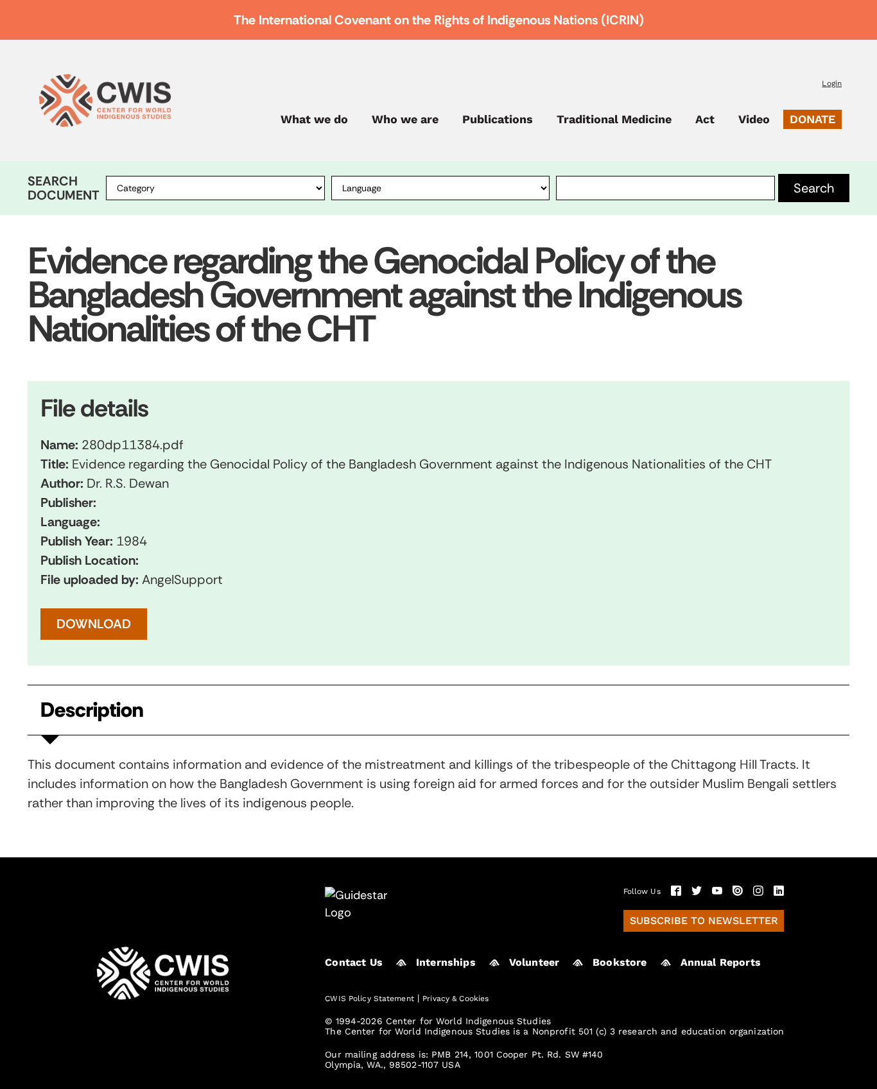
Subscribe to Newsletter (704, 920)
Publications (497, 119)
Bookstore (620, 962)
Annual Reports (721, 962)
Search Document (64, 188)
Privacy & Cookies (455, 998)
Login (832, 83)
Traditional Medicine (614, 119)
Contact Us (354, 962)
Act (705, 119)
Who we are (405, 119)
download (93, 623)
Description (91, 710)
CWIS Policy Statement (369, 998)
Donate (812, 119)
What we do (314, 119)
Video (754, 119)
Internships (446, 962)
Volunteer (534, 962)
